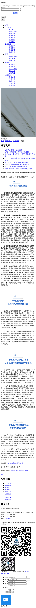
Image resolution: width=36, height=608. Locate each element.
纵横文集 (12, 67)
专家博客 (12, 60)
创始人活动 (13, 56)
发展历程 (12, 37)
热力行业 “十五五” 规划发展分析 (16, 162)
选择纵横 (12, 77)
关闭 (2, 474)
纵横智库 (12, 50)
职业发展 (12, 79)
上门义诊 (11, 590)
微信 (18, 463)
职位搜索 (12, 83)
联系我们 (12, 42)
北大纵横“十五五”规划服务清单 (16, 166)
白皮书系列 (13, 69)
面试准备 (12, 85)
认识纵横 (8, 27)
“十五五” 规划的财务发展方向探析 (17, 164)
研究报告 (12, 73)
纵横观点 (8, 62)
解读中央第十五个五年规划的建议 (17, 152)
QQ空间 (13, 463)
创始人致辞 (13, 31)
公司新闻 (12, 58)
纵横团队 (12, 33)
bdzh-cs (8, 518)
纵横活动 (12, 81)
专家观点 (12, 64)
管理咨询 (12, 46)
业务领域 (8, 44)
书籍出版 (12, 71)
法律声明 (8, 497)
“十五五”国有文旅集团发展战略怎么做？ (19, 168)
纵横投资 (12, 52)
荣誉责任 (12, 40)
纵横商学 (12, 48)
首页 (6, 25)
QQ (9, 463)
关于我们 (12, 29)
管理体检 (8, 492)
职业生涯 (8, 75)
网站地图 (8, 499)
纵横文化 (12, 35)
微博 (21, 463)
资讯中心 (8, 54)
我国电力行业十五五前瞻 (13, 150)
